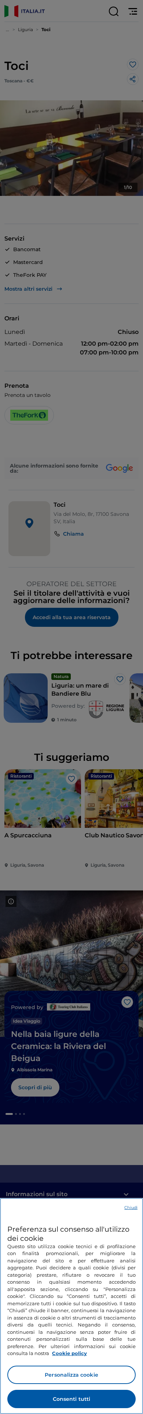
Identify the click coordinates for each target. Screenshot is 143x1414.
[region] (71, 1306)
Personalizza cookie (71, 1375)
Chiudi (131, 1207)
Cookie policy (69, 1353)
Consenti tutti (72, 1399)
